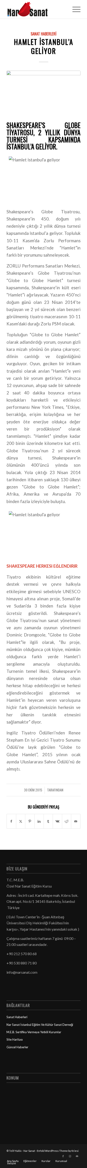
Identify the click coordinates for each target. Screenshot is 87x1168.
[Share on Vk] (57, 821)
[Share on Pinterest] (29, 821)
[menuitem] (74, 9)
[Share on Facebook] (11, 821)
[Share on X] (20, 821)
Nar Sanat (29, 1150)
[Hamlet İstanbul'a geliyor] (43, 95)
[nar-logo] (36, 9)
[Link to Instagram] (70, 1156)
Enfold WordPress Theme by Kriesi (58, 1150)
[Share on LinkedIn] (39, 821)
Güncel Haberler (17, 1047)
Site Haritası (14, 1039)
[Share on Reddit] (66, 821)
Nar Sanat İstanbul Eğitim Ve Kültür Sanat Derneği (39, 1024)
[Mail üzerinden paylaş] (75, 821)
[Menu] (74, 9)
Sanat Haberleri (43, 34)
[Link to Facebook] (63, 1156)
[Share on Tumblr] (48, 821)
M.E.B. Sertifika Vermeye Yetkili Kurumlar (33, 1032)
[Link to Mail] (77, 1156)
